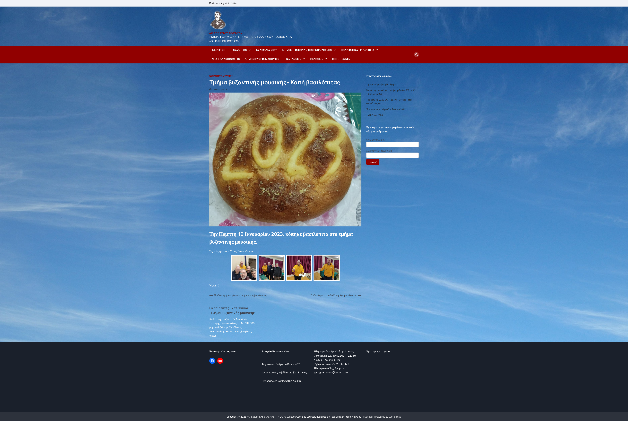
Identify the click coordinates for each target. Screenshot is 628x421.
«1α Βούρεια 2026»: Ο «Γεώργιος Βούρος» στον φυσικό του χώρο (389, 101)
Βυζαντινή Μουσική (221, 76)
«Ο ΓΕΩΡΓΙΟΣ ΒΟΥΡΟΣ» (225, 33)
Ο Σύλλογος (239, 50)
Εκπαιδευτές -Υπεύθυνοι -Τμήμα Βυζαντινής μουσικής (232, 310)
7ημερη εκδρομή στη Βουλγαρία (381, 84)
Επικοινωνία (341, 59)
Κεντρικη (218, 50)
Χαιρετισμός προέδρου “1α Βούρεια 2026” (386, 109)
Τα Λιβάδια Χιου (266, 50)
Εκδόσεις (316, 59)
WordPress (395, 417)
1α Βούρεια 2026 (374, 115)
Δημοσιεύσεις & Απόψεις (262, 59)
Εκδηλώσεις (293, 59)
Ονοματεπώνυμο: (375, 140)
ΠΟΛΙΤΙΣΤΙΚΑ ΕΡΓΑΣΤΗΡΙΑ (357, 50)
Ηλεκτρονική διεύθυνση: (379, 151)
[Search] (416, 54)
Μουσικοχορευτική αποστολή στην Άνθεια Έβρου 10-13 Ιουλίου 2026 (391, 92)
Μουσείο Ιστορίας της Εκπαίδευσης (307, 50)
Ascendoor (367, 417)
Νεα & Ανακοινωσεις (226, 59)
